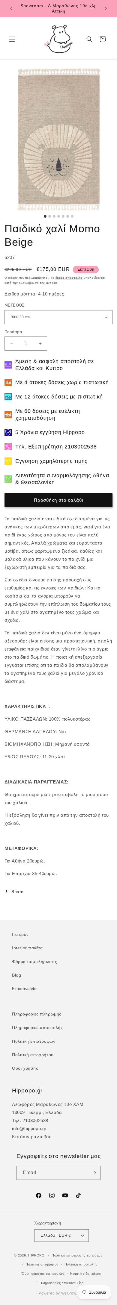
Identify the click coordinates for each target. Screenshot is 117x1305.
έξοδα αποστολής (69, 277)
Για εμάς (20, 934)
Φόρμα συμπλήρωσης (34, 961)
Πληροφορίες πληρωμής (37, 1014)
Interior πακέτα (27, 947)
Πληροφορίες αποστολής (37, 1027)
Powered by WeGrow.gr (60, 1293)
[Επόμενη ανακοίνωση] (105, 8)
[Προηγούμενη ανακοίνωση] (11, 8)
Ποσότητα (13, 332)
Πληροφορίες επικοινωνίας (61, 1283)
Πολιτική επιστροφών (33, 1041)
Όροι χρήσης (25, 1068)
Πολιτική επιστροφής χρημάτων (77, 1255)
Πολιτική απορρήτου (33, 1054)
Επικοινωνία (24, 988)
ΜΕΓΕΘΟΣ (14, 305)
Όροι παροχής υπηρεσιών (43, 1273)
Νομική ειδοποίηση (85, 1273)
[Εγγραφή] (93, 1173)
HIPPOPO (36, 1255)
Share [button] (17, 891)
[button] (12, 39)
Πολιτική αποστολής (81, 1264)
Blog (16, 975)
